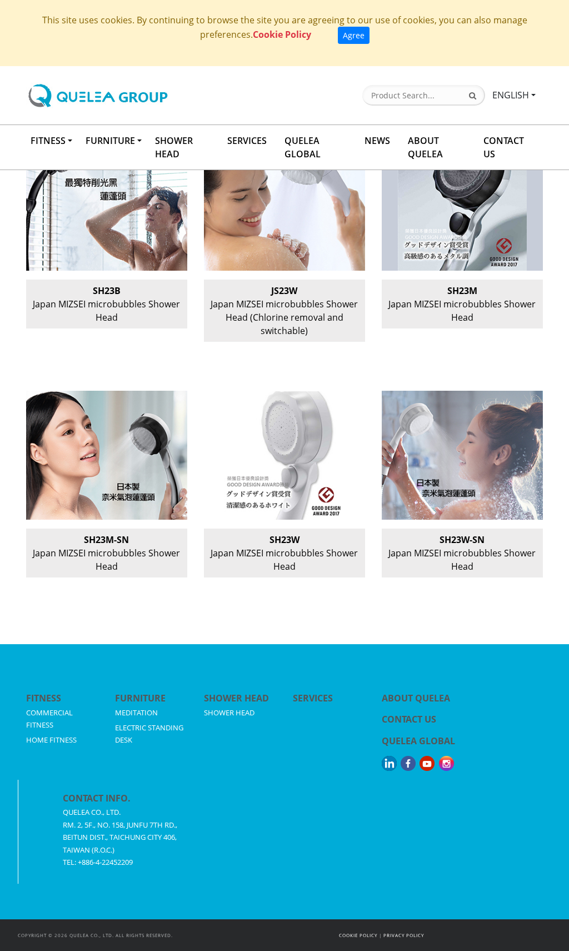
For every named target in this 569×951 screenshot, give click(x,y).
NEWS (377, 141)
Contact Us (409, 719)
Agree (354, 35)
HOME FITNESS (51, 740)
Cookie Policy (282, 34)
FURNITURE (110, 141)
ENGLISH (510, 95)
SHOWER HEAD (174, 147)
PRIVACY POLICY (403, 935)
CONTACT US (503, 147)
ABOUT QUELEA (425, 147)
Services (313, 698)
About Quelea (416, 698)
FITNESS (48, 141)
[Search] (473, 95)
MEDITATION (136, 713)
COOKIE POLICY (358, 935)
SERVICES (247, 141)
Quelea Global (418, 741)
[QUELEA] (141, 95)
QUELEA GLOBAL (302, 147)
